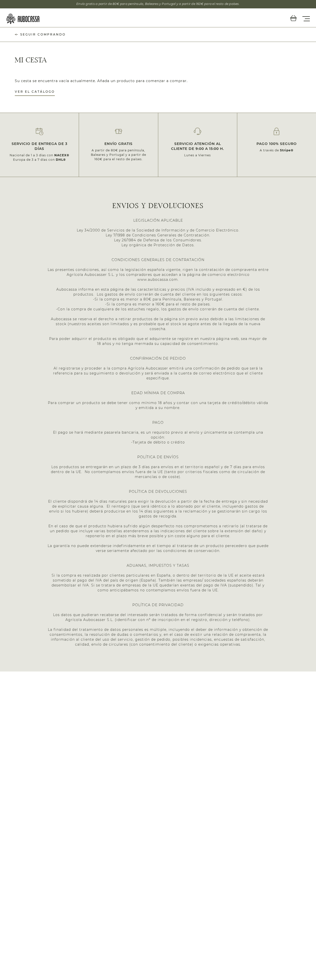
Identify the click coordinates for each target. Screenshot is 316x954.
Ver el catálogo (35, 91)
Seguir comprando (43, 34)
